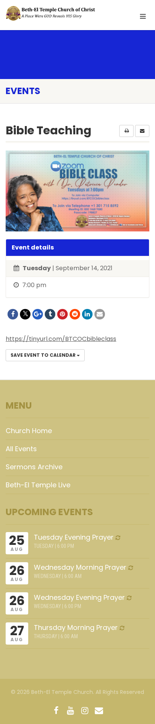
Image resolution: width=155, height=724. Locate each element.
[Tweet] (25, 314)
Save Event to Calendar (44, 355)
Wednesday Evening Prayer (79, 597)
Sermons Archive (34, 467)
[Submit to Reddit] (75, 314)
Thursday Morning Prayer (76, 627)
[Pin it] (62, 314)
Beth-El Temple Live (38, 485)
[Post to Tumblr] (50, 314)
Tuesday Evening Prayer (74, 537)
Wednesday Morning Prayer (80, 567)
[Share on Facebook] (13, 314)
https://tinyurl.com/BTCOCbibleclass (61, 339)
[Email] (99, 314)
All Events (21, 448)
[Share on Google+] (37, 314)
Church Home (29, 430)
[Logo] (52, 13)
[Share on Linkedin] (87, 314)
